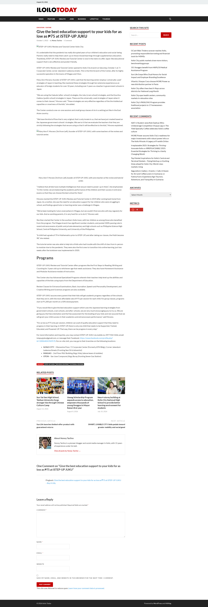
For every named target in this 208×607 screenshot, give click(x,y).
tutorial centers (76, 364)
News (41, 19)
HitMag (168, 603)
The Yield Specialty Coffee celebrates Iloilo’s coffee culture (150, 129)
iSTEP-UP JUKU (49, 364)
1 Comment (68, 40)
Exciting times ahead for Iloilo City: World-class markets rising (150, 164)
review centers (62, 364)
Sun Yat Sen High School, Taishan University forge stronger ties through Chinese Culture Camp (50, 401)
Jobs (72, 19)
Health (62, 19)
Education (40, 27)
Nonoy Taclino (57, 40)
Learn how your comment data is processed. (86, 588)
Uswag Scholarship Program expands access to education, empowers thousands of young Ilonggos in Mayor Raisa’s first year (80, 402)
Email (40, 553)
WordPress (157, 603)
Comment (42, 510)
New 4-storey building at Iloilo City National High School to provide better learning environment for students (109, 402)
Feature (51, 19)
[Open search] (170, 19)
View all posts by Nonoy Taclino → (67, 451)
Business (82, 19)
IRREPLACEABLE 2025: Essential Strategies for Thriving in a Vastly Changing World (148, 151)
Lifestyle (94, 19)
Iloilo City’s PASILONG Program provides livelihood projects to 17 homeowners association (148, 105)
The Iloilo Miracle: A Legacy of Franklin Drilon (150, 141)
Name (40, 542)
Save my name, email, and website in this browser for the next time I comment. (75, 578)
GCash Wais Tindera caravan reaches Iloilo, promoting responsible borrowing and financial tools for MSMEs (150, 53)
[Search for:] (150, 35)
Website (40, 564)
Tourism (106, 19)
